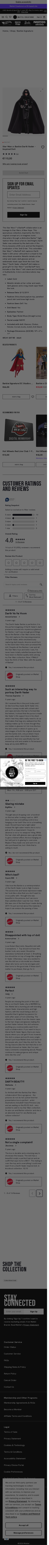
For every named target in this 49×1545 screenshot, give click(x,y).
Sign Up (35, 783)
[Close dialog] (45, 760)
